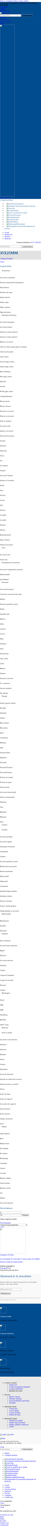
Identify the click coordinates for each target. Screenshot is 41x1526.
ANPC (11, 1427)
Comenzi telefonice (16, 1389)
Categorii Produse (6, 259)
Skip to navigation (7, 1)
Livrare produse (14, 1413)
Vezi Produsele (5, 1223)
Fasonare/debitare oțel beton (19, 1401)
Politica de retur (14, 1415)
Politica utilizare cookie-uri (18, 1425)
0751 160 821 (36, 242)
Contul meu (13, 1409)
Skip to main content (21, 1)
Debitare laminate (15, 1399)
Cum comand (14, 1411)
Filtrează (25, 1215)
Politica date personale (17, 1423)
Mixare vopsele (14, 1397)
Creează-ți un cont (6, 1515)
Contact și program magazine (19, 1387)
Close (2, 262)
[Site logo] (4, 13)
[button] (5, 1268)
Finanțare (12, 1403)
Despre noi (13, 1385)
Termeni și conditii (15, 1421)
